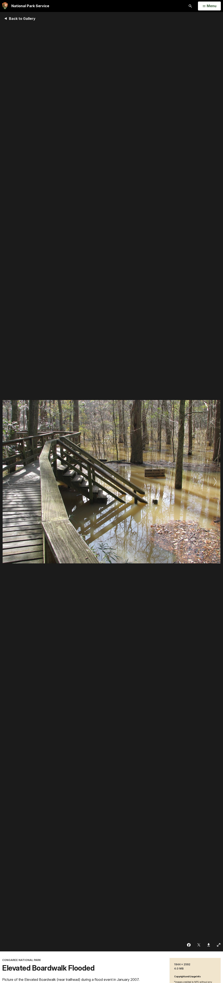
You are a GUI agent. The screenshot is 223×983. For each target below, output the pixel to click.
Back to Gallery (22, 18)
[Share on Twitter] (199, 945)
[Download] (208, 945)
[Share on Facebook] (189, 945)
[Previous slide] (8, 481)
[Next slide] (215, 481)
